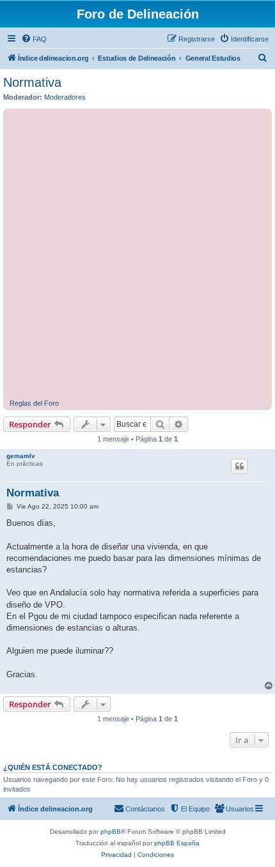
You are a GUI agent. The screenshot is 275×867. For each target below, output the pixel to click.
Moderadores (65, 97)
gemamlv (20, 455)
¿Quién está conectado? (52, 767)
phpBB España (177, 843)
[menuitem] (34, 39)
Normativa (32, 82)
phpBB (110, 831)
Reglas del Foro (34, 403)
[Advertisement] (137, 255)
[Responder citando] (239, 466)
